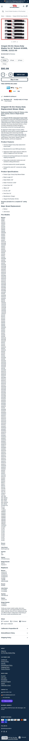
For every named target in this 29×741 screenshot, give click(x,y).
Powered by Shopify (12, 739)
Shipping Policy (5, 667)
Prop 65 (3, 663)
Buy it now (14, 79)
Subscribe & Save (6, 685)
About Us (3, 651)
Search (3, 683)
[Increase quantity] (10, 75)
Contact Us (4, 659)
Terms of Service (5, 669)
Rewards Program (6, 681)
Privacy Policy (5, 661)
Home (2, 16)
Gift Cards (3, 677)
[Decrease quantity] (3, 75)
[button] (11, 41)
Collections (8, 16)
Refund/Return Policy (6, 665)
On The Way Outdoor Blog (8, 653)
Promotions (4, 679)
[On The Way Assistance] (14, 6)
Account (3, 676)
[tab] (8, 101)
